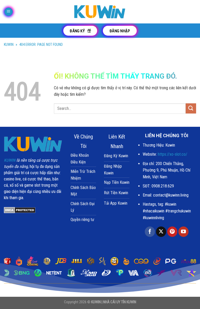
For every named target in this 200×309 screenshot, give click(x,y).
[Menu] (8, 12)
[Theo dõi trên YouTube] (183, 231)
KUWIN (9, 44)
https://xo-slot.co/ (172, 154)
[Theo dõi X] (161, 231)
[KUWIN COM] (100, 11)
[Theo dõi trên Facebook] (150, 231)
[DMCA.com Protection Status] (19, 209)
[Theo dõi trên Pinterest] (172, 231)
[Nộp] (191, 108)
